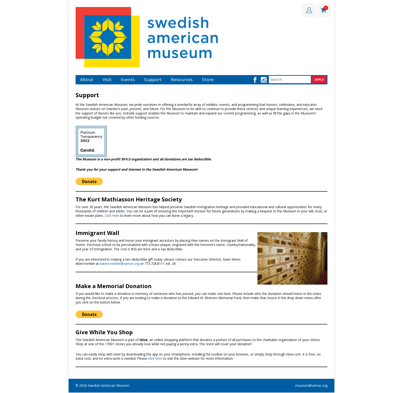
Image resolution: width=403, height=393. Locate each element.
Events (128, 79)
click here (155, 358)
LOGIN (309, 10)
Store (208, 79)
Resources (182, 79)
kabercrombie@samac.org (119, 263)
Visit (107, 79)
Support (153, 79)
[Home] (147, 36)
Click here (112, 215)
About (86, 79)
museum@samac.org (311, 385)
